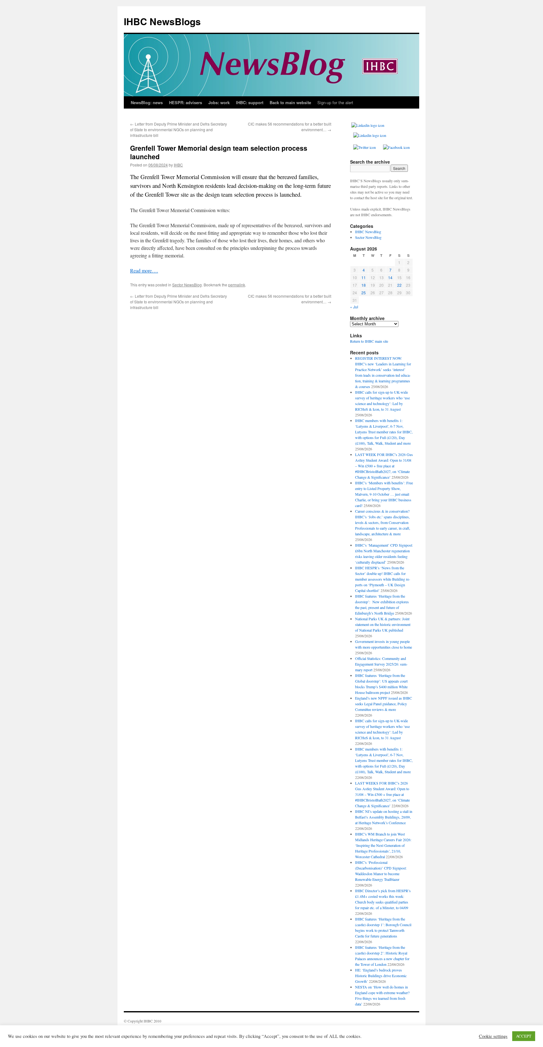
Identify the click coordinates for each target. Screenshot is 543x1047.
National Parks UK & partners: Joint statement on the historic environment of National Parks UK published (382, 624)
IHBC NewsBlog (368, 231)
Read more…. (144, 270)
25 (363, 292)
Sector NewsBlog (187, 284)
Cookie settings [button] (493, 1036)
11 (363, 277)
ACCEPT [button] (523, 1036)
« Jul (354, 306)
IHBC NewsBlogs (162, 21)
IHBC (178, 164)
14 (390, 277)
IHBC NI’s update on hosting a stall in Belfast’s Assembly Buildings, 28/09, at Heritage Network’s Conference (383, 817)
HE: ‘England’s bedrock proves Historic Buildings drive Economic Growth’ (381, 975)
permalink (236, 284)
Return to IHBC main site (369, 341)
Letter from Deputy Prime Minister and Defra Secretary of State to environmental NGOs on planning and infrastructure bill (178, 129)
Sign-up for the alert (335, 102)
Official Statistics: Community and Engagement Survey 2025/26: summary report (381, 664)
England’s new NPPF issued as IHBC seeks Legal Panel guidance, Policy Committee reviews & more (383, 703)
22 (399, 285)
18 (363, 285)
